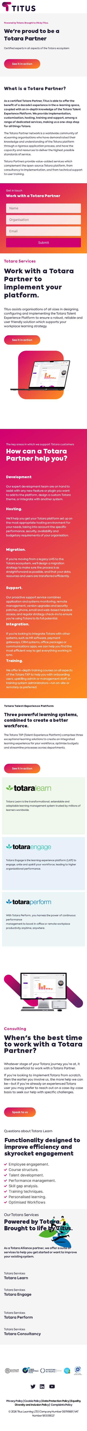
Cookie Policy (32, 1401)
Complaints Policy (61, 1405)
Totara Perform (18, 1317)
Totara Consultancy (22, 1333)
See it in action (22, 64)
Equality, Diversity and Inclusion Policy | (48, 1403)
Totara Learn (16, 1277)
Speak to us (20, 1112)
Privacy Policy (14, 1401)
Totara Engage (17, 1294)
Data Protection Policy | (56, 1401)
